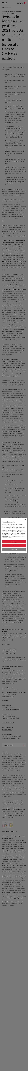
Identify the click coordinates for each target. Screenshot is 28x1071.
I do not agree (14, 541)
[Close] (25, 519)
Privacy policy (14, 534)
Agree (14, 545)
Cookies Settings (14, 549)
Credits (6, 534)
